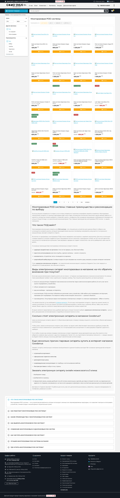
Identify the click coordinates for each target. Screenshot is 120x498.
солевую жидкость (61, 302)
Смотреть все (9, 54)
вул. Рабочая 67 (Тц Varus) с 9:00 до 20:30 (17, 469)
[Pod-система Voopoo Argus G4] (83, 35)
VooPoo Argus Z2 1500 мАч (39, 160)
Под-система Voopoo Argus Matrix (61, 132)
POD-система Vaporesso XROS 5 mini (62, 190)
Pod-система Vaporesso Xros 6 (62, 73)
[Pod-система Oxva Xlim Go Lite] (41, 35)
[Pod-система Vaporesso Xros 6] (62, 64)
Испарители (65, 467)
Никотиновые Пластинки (68, 483)
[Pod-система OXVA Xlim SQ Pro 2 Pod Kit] (104, 122)
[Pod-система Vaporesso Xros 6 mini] (41, 64)
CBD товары (65, 476)
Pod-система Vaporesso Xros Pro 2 (61, 103)
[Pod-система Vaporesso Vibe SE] (83, 64)
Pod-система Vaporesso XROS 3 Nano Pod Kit (104, 161)
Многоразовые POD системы (69, 463)
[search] (106, 11)
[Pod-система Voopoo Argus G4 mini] (62, 35)
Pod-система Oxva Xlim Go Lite (39, 45)
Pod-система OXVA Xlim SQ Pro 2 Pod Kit (103, 132)
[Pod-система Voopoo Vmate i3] (41, 93)
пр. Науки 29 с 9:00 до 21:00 (14, 466)
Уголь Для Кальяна (67, 487)
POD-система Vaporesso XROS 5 (104, 190)
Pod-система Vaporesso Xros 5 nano (83, 103)
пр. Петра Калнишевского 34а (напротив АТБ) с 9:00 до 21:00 (18, 473)
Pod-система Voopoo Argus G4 (82, 45)
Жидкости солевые (67, 470)
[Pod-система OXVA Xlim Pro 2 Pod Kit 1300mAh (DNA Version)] (83, 151)
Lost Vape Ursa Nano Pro (102, 102)
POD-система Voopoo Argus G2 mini (40, 190)
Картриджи (65, 465)
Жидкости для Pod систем (69, 472)
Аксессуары (65, 474)
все (82, 202)
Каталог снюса (66, 459)
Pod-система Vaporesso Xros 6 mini (41, 74)
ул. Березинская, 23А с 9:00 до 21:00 (16, 476)
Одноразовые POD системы (69, 461)
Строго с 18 (59, 1)
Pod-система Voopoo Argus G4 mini (61, 45)
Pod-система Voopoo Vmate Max (103, 74)
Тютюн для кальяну (67, 485)
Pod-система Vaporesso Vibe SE (82, 74)
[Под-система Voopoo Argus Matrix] (62, 122)
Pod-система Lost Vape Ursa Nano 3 (82, 132)
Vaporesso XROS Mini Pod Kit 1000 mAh (40, 132)
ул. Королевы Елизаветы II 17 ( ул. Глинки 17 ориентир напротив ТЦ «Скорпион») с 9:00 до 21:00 (18, 463)
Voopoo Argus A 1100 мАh (60, 160)
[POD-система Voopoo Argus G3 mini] (83, 180)
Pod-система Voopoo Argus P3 (104, 44)
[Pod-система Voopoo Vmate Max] (104, 64)
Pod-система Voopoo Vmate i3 (41, 102)
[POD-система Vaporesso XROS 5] (104, 180)
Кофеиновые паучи (67, 480)
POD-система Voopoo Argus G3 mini (82, 190)
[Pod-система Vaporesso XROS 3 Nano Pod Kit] (104, 151)
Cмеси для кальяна (67, 478)
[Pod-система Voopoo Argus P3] (104, 35)
